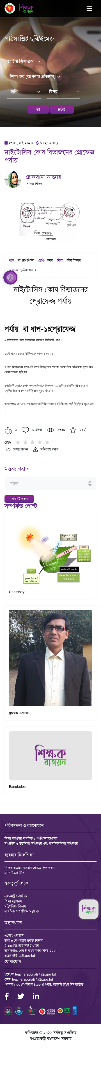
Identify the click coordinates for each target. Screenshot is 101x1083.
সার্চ (38, 110)
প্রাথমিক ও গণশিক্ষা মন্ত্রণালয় (21, 911)
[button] (8, 430)
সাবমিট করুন (19, 499)
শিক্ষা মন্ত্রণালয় (13, 901)
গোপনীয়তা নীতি (14, 873)
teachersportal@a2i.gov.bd (35, 974)
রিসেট (61, 110)
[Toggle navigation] (89, 8)
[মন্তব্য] (50, 484)
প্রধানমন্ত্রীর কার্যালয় (15, 896)
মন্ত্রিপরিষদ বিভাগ (15, 906)
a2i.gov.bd (27, 956)
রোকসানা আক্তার (43, 177)
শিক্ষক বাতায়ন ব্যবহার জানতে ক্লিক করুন (29, 868)
